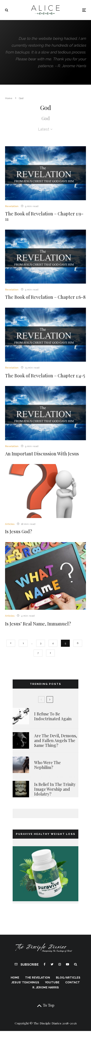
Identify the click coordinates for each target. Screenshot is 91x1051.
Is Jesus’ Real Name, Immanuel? (38, 624)
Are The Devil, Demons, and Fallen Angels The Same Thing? (55, 740)
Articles (9, 524)
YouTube (52, 982)
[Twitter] (52, 964)
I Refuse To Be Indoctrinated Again (53, 716)
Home (15, 977)
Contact (72, 982)
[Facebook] (44, 964)
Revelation (11, 206)
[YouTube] (67, 964)
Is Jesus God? (18, 531)
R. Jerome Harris (45, 987)
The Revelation (37, 977)
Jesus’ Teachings (25, 982)
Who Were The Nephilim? (47, 765)
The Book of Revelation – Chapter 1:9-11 (44, 216)
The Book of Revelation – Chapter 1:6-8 (45, 297)
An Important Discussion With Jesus (42, 454)
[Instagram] (59, 964)
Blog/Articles (68, 977)
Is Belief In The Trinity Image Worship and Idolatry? (55, 789)
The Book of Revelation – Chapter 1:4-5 (45, 376)
